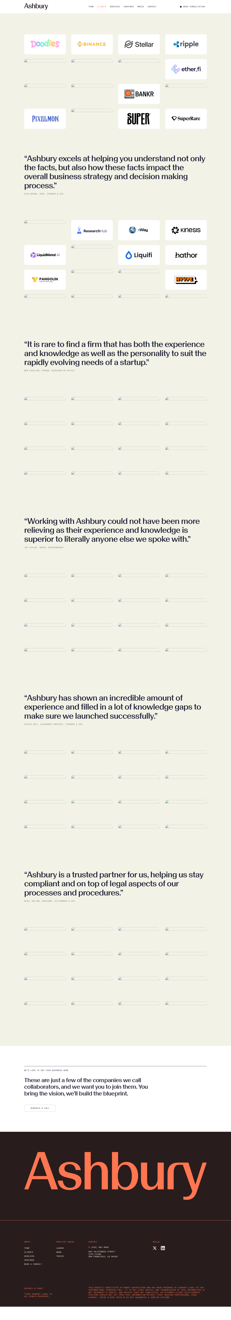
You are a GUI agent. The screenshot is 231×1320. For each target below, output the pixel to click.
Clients (101, 6)
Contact (151, 6)
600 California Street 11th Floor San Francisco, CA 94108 (103, 1254)
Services (115, 6)
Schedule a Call (39, 1108)
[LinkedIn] (163, 1248)
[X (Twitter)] (155, 1248)
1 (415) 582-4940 (98, 1247)
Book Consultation (194, 6)
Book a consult (33, 1264)
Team (91, 6)
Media (140, 6)
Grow (58, 1252)
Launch (60, 1248)
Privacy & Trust (33, 1288)
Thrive (60, 1256)
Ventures (129, 6)
